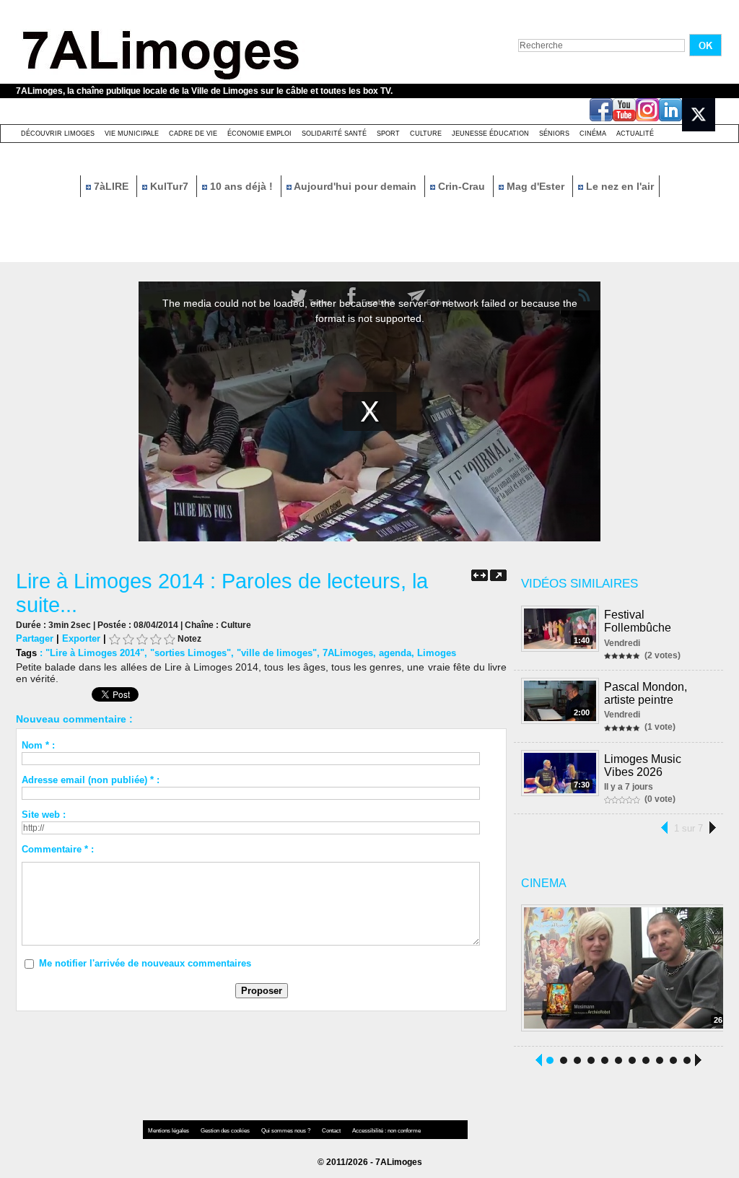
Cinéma (593, 133)
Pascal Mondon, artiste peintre (645, 693)
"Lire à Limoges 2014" (94, 652)
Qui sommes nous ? (286, 1130)
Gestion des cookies (226, 1130)
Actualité (635, 133)
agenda (395, 652)
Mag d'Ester (535, 186)
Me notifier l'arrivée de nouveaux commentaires (145, 963)
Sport (388, 133)
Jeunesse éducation (490, 133)
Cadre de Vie (193, 133)
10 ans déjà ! (241, 186)
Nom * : (38, 745)
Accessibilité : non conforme (386, 1130)
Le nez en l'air (618, 186)
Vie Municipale (132, 133)
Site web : (44, 814)
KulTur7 (169, 186)
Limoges (436, 652)
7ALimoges (348, 652)
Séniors (554, 133)
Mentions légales (169, 1130)
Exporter (81, 638)
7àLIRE (111, 186)
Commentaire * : (58, 849)
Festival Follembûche (637, 621)
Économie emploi (259, 133)
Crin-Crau (461, 186)
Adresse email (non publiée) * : (90, 780)
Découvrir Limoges (58, 133)
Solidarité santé (334, 133)
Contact (332, 1130)
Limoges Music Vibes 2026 (642, 765)
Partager (34, 638)
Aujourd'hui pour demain (355, 186)
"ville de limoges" (277, 652)
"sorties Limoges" (190, 652)
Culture (426, 133)
